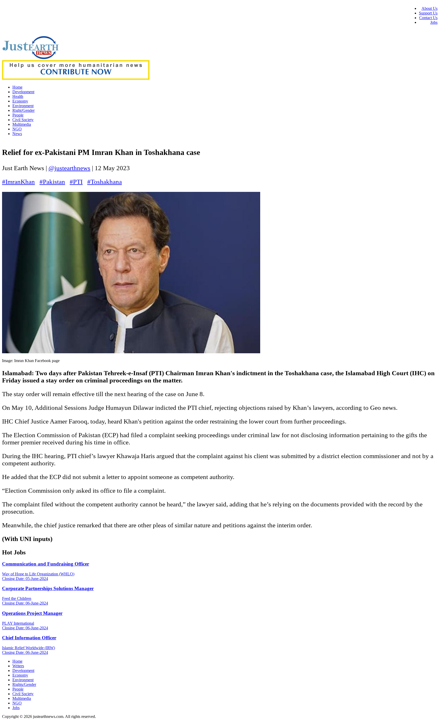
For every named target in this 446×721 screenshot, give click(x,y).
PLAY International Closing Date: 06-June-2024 (25, 625)
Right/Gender (23, 110)
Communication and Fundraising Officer (45, 564)
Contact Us (428, 17)
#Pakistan (52, 181)
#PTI (76, 181)
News (17, 133)
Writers (18, 666)
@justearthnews (69, 167)
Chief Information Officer (29, 637)
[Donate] (75, 78)
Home (17, 87)
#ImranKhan (18, 181)
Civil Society (23, 119)
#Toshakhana (104, 181)
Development (23, 92)
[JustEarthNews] (30, 58)
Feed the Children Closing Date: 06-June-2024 (25, 600)
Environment (23, 106)
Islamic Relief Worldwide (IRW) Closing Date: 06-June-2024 (28, 650)
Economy (20, 101)
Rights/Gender (24, 684)
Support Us (428, 13)
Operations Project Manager (32, 613)
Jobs (433, 22)
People (17, 115)
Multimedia (21, 124)
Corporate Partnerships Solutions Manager (48, 588)
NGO (17, 129)
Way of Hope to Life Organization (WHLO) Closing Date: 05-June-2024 (38, 576)
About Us (429, 8)
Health (17, 96)
